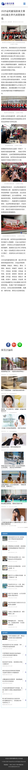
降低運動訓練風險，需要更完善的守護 (11, 503)
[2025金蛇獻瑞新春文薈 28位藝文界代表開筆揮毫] (8, 344)
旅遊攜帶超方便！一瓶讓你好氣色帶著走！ (13, 371)
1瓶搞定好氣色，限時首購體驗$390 (11, 447)
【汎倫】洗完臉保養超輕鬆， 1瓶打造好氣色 (13, 428)
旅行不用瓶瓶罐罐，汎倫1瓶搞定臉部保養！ (13, 390)
